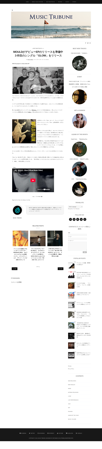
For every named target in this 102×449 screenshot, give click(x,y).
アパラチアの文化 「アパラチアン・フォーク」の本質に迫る (83, 285)
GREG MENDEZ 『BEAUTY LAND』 (79, 159)
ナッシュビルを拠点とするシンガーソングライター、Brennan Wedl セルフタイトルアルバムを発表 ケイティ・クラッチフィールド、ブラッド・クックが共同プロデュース (21, 254)
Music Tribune (30, 59)
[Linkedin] (81, 219)
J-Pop (69, 396)
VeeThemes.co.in (56, 438)
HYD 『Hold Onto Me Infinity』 (80, 179)
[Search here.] (12, 10)
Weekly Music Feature (37, 1)
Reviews (60, 1)
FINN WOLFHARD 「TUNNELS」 (79, 53)
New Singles (71, 384)
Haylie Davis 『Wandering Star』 (79, 139)
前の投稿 (60, 268)
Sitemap (69, 366)
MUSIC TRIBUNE (41, 438)
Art (69, 407)
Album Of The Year (73, 415)
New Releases (23, 200)
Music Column (72, 419)
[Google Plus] (77, 219)
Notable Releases (73, 392)
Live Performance (73, 400)
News (69, 388)
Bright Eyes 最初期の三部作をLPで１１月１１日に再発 (84, 335)
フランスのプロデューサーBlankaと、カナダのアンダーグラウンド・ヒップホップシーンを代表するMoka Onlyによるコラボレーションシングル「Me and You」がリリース (38, 254)
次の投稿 (14, 268)
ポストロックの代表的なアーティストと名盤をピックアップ (83, 345)
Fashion (70, 411)
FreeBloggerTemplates (67, 438)
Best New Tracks (50, 1)
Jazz (69, 403)
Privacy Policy (71, 368)
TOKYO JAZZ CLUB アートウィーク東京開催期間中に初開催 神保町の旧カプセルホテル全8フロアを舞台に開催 (79, 84)
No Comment (46, 59)
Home (27, 1)
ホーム (38, 266)
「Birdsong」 (34, 110)
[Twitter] (74, 219)
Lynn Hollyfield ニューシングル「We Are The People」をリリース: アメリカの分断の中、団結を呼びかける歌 (55, 252)
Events (67, 1)
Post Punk (28, 200)
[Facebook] (70, 219)
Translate (77, 208)
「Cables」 (29, 112)
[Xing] (84, 219)
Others (74, 1)
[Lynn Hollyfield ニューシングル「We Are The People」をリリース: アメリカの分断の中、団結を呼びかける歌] (55, 238)
